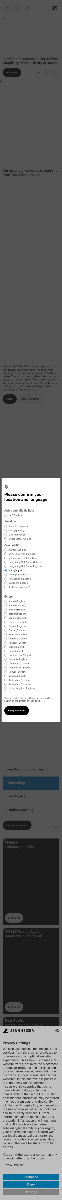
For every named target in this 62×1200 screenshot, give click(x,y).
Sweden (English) (17, 676)
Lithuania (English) (18, 659)
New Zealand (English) (20, 579)
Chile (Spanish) (16, 531)
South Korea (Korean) (19, 587)
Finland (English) (17, 626)
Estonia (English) (17, 622)
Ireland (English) (16, 647)
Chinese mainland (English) (22, 558)
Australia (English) (17, 550)
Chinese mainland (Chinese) (22, 554)
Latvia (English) (16, 651)
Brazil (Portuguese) (18, 527)
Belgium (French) (17, 614)
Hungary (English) (17, 643)
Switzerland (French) (19, 680)
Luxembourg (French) (19, 664)
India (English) (15, 571)
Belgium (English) (17, 610)
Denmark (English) (17, 618)
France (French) (16, 630)
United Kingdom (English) (21, 688)
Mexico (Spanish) (17, 535)
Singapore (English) (18, 583)
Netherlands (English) (19, 668)
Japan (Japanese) (17, 575)
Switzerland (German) (19, 684)
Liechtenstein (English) (20, 655)
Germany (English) (18, 635)
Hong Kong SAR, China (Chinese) (25, 562)
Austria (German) (17, 606)
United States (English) (20, 539)
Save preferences (17, 711)
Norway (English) (17, 672)
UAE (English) (15, 515)
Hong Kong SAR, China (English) (25, 566)
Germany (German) (18, 639)
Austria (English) (16, 601)
